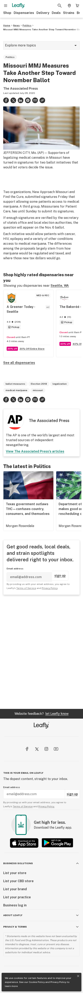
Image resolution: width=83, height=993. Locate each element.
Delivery (42, 13)
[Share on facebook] (6, 100)
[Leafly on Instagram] (46, 748)
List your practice (17, 897)
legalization (60, 383)
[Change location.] (69, 5)
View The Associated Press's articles (35, 451)
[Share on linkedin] (20, 100)
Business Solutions (18, 863)
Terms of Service (26, 588)
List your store (14, 873)
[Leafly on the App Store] (24, 843)
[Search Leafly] (59, 5)
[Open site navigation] (5, 5)
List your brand (15, 889)
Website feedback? (41, 714)
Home (6, 25)
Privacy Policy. (46, 806)
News (16, 25)
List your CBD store (18, 881)
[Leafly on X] (37, 748)
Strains (68, 13)
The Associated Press (20, 88)
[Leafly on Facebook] (27, 749)
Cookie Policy (37, 982)
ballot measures (15, 383)
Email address (15, 568)
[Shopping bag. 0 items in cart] (77, 5)
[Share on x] (13, 100)
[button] (42, 100)
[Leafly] (18, 5)
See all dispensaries (19, 363)
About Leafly (12, 915)
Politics (27, 25)
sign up (60, 575)
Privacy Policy (58, 982)
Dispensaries (24, 13)
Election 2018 (39, 383)
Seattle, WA (60, 286)
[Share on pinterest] (28, 100)
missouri (38, 390)
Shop (7, 13)
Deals (56, 13)
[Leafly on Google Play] (57, 843)
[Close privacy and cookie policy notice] (78, 976)
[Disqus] (41, 651)
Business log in (15, 905)
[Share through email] (35, 100)
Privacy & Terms (15, 926)
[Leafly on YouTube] (56, 748)
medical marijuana (16, 390)
